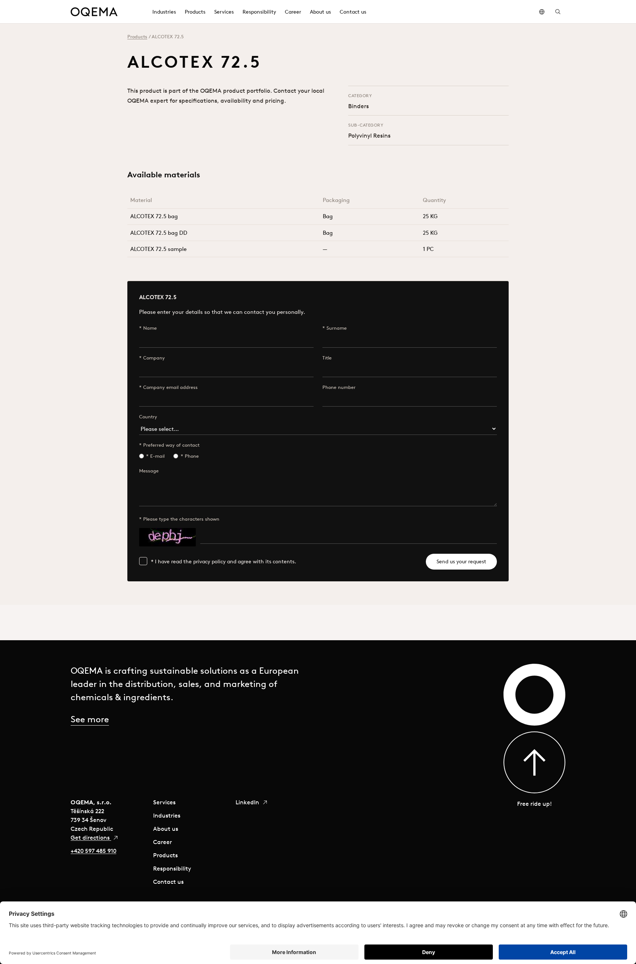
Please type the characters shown (181, 519)
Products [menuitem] (195, 11)
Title (327, 358)
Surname (336, 328)
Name (150, 328)
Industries (166, 815)
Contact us (168, 881)
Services (164, 802)
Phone (192, 456)
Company (154, 358)
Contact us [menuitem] (353, 11)
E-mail (157, 456)
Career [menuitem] (293, 11)
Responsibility (172, 868)
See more (90, 718)
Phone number (339, 387)
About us (165, 828)
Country (148, 417)
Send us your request (461, 561)
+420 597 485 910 (93, 850)
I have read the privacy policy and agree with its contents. (225, 561)
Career (162, 842)
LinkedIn (248, 802)
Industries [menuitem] (164, 11)
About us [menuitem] (320, 11)
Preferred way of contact (171, 445)
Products (137, 36)
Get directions (91, 837)
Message (149, 471)
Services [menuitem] (224, 11)
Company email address (170, 387)
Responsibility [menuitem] (259, 11)
